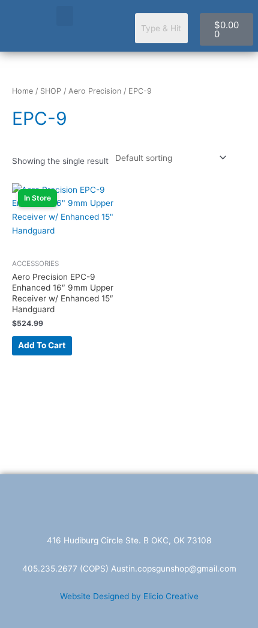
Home (22, 90)
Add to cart (41, 345)
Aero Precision (94, 90)
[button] (64, 16)
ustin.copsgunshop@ (156, 568)
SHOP (50, 90)
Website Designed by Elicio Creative (129, 596)
